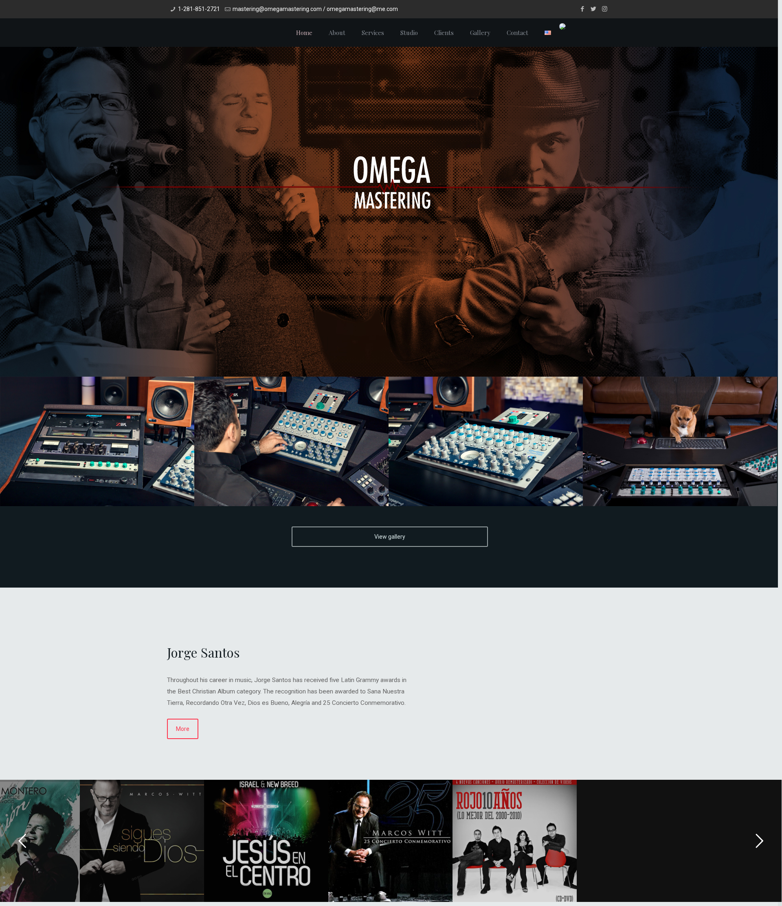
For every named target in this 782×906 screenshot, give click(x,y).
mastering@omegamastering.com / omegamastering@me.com (315, 9)
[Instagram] (604, 9)
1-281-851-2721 (199, 9)
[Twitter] (593, 9)
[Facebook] (582, 9)
